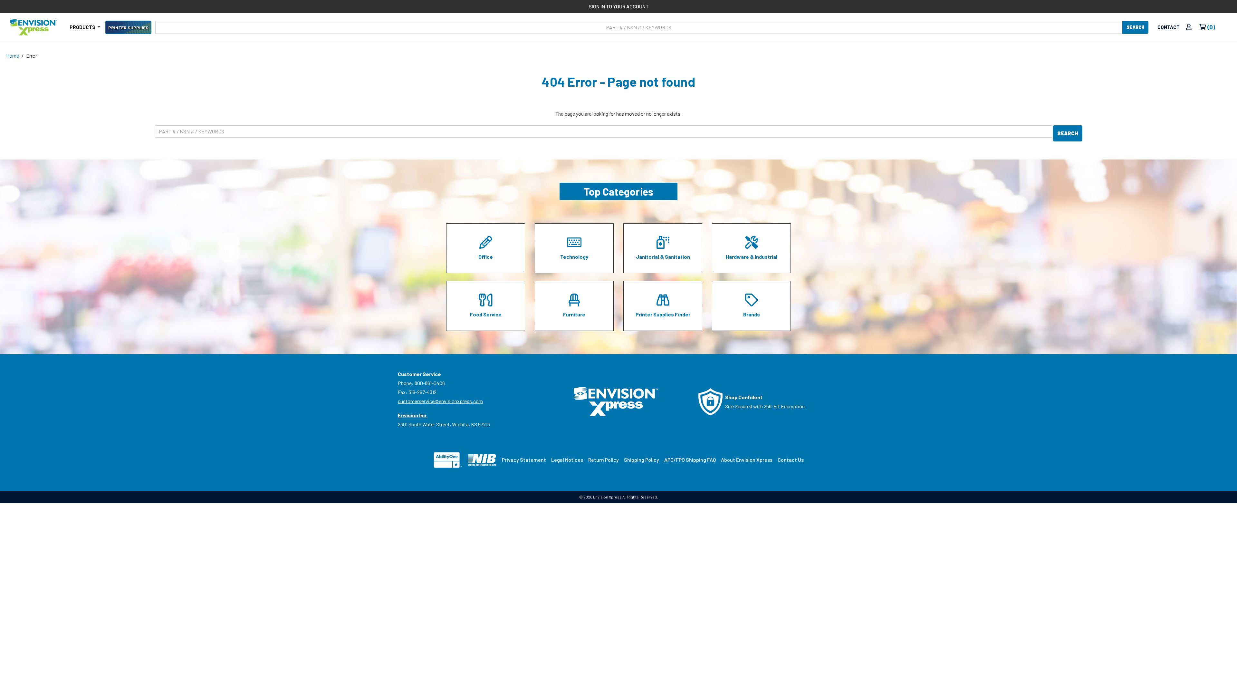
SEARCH (1135, 27)
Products (83, 27)
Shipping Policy (641, 460)
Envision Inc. (412, 415)
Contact (1168, 27)
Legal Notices (567, 460)
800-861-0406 (430, 383)
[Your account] (1188, 27)
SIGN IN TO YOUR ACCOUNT (619, 6)
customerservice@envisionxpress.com (440, 401)
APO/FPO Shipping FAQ (690, 460)
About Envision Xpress (746, 460)
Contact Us (791, 460)
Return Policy (603, 460)
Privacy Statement (524, 460)
